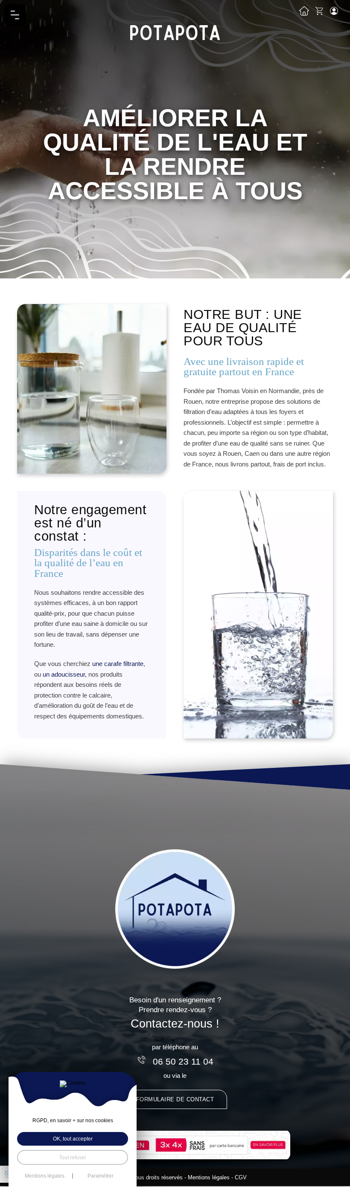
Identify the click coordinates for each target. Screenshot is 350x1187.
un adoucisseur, (65, 674)
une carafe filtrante (117, 663)
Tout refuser (72, 1157)
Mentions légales (209, 1177)
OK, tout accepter (73, 1138)
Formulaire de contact (175, 1099)
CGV (241, 1177)
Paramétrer (101, 1175)
